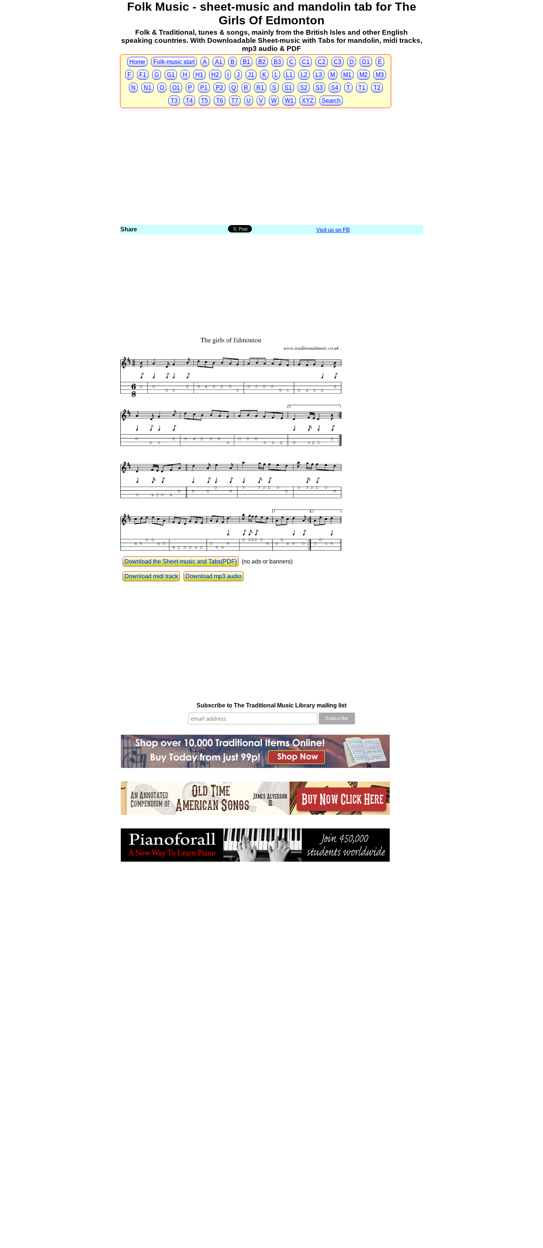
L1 (289, 75)
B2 (262, 62)
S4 (334, 88)
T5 (204, 100)
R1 (260, 88)
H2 (215, 75)
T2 (376, 88)
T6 (219, 100)
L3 (318, 75)
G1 (171, 75)
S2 (303, 88)
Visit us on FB (333, 230)
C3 (337, 62)
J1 (251, 75)
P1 (204, 88)
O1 (176, 88)
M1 (347, 75)
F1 (142, 75)
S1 (288, 88)
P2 (219, 88)
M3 (380, 75)
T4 (189, 100)
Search (331, 100)
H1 (199, 75)
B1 (246, 62)
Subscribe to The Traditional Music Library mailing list (271, 705)
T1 (361, 88)
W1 (289, 100)
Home (137, 62)
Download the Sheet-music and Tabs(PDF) (180, 561)
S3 (319, 88)
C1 (306, 62)
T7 (234, 100)
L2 (304, 75)
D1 (366, 62)
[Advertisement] (271, 168)
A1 (218, 62)
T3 (174, 100)
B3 (277, 62)
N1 (147, 88)
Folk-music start (174, 62)
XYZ (308, 100)
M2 (363, 75)
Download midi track (151, 576)
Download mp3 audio (213, 576)
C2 (321, 62)
